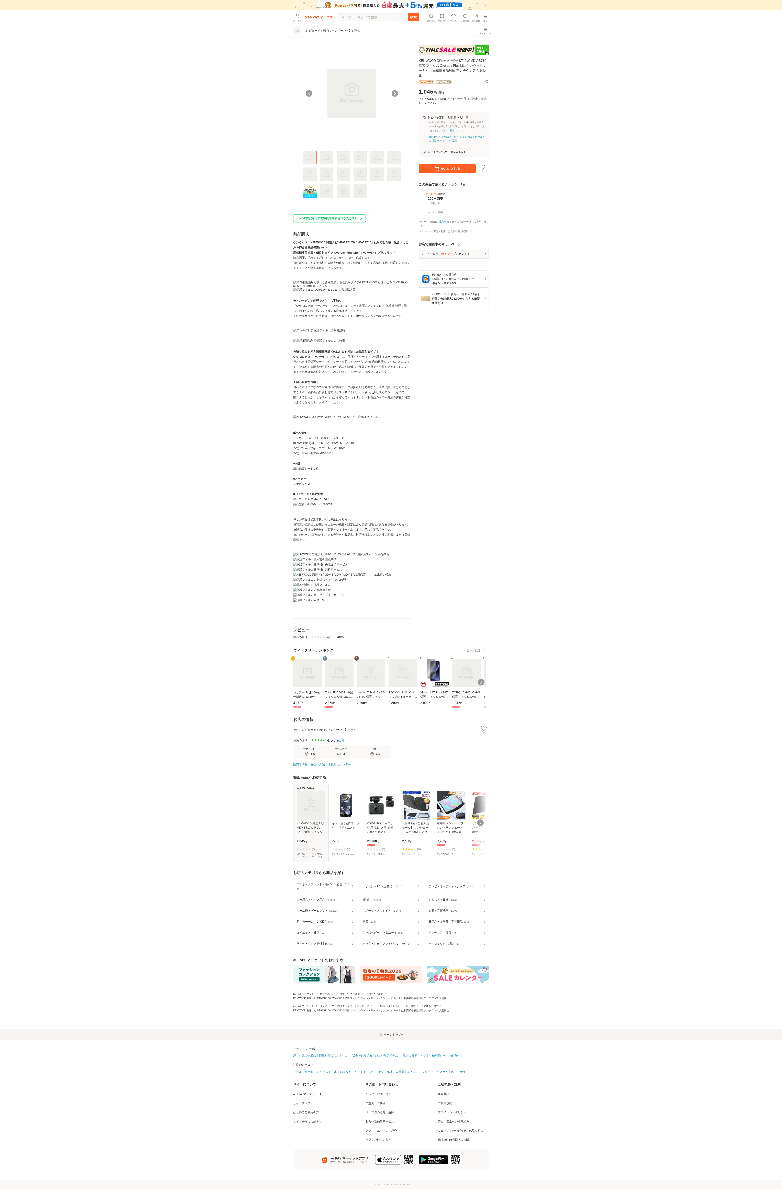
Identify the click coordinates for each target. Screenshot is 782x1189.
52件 (341, 740)
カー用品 (355, 993)
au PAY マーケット (303, 993)
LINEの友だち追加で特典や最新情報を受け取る (327, 218)
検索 (413, 17)
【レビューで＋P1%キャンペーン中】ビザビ (344, 1006)
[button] (486, 81)
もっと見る (473, 650)
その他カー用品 (374, 993)
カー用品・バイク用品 (332, 993)
